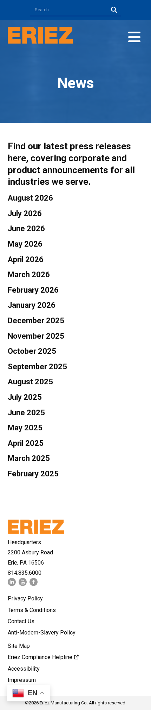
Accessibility (24, 668)
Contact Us (21, 621)
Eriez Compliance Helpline (40, 657)
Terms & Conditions (32, 610)
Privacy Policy (25, 598)
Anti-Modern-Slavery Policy (42, 632)
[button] (134, 37)
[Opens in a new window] (12, 584)
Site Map (19, 646)
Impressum (22, 680)
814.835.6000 (24, 572)
